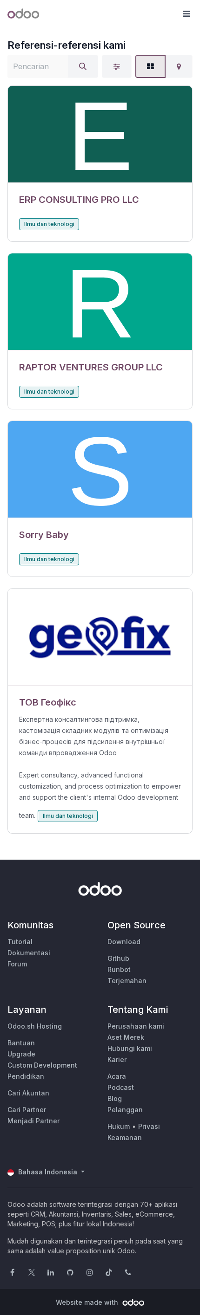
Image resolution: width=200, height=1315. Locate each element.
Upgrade (21, 1054)
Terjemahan (127, 981)
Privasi (149, 1126)
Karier (117, 1059)
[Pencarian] (82, 66)
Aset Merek (125, 1037)
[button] (186, 14)
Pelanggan (125, 1110)
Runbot (119, 969)
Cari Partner (26, 1110)
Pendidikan (25, 1076)
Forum (17, 964)
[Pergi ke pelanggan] (100, 134)
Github (118, 958)
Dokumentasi (28, 953)
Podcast (120, 1087)
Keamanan (124, 1137)
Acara (116, 1076)
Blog (114, 1098)
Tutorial (20, 942)
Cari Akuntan (28, 1093)
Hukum (118, 1126)
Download (123, 942)
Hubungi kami (129, 1048)
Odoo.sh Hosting (34, 1026)
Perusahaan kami (135, 1026)
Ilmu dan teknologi (49, 223)
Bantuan (21, 1043)
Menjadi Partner (33, 1121)
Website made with (88, 1302)
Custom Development (42, 1065)
